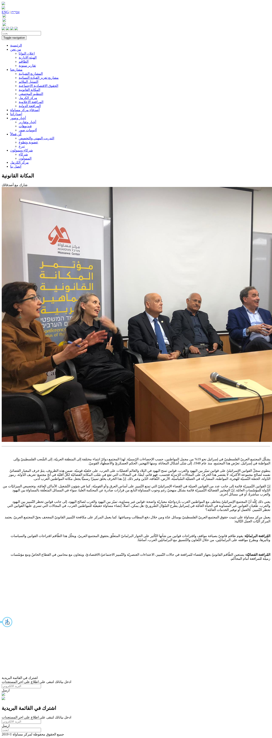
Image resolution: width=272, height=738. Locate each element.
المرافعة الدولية (30, 106)
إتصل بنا (15, 166)
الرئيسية (16, 45)
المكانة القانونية (29, 90)
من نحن (15, 49)
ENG (5, 12)
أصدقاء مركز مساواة (25, 110)
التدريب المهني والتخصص (36, 138)
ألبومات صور (28, 130)
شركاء (23, 154)
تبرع (22, 146)
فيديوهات (25, 126)
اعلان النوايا (27, 53)
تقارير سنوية (27, 65)
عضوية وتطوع (28, 142)
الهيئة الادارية (28, 57)
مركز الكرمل (28, 98)
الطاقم (23, 61)
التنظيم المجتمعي (31, 94)
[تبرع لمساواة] (3, 694)
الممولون (25, 158)
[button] (6, 622)
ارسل (6, 690)
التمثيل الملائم (28, 81)
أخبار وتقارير (27, 122)
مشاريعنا (16, 69)
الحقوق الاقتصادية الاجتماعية (38, 86)
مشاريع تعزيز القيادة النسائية (39, 77)
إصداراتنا (16, 114)
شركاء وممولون (21, 150)
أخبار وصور (18, 118)
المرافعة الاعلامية (31, 102)
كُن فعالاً (16, 134)
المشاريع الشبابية (31, 73)
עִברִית (15, 12)
